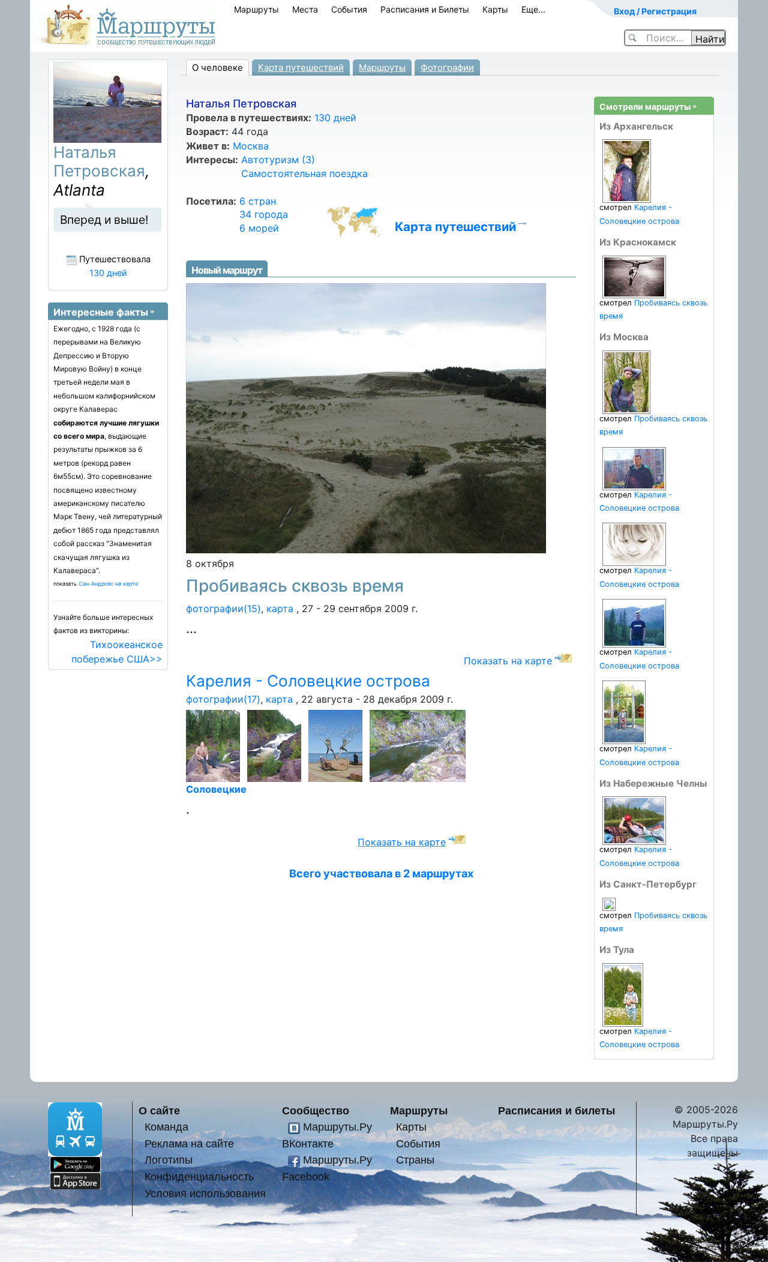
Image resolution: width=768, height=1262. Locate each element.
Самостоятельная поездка (304, 173)
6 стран (257, 201)
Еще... (533, 9)
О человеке (217, 67)
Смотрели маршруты (645, 106)
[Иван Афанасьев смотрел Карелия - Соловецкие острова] (634, 622)
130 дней (335, 118)
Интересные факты (100, 312)
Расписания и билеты (556, 1110)
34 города (263, 214)
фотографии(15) (223, 608)
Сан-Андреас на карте (108, 583)
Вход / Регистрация (655, 11)
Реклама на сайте (189, 1143)
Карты (495, 9)
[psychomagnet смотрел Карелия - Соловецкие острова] (634, 543)
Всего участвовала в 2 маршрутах (381, 873)
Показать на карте (508, 661)
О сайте (159, 1110)
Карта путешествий (301, 67)
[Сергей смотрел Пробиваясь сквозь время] (626, 381)
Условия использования (205, 1193)
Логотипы (169, 1159)
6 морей (259, 228)
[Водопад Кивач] (215, 745)
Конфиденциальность (199, 1176)
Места (305, 9)
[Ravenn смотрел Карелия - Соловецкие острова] (626, 170)
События (349, 9)
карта (279, 608)
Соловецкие (216, 789)
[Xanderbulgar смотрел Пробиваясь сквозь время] (634, 276)
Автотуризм (278, 160)
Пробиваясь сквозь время (295, 585)
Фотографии (447, 67)
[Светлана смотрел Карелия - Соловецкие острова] (634, 820)
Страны (415, 1159)
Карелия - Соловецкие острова (308, 681)
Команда (166, 1126)
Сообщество (315, 1110)
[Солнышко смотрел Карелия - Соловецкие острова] (622, 994)
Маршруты (256, 9)
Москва (251, 146)
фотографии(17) (223, 699)
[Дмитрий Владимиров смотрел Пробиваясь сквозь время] (609, 903)
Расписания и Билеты (424, 9)
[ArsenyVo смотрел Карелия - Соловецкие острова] (624, 712)
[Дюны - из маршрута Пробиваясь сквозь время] (366, 417)
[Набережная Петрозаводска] (337, 745)
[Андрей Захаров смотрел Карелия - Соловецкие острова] (634, 467)
